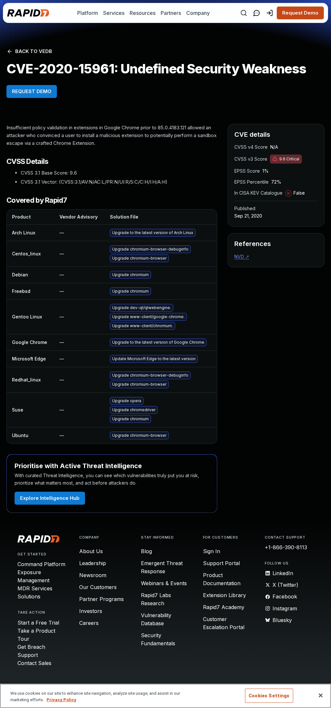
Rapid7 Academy (223, 607)
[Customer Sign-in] (269, 13)
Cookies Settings (269, 696)
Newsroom (92, 575)
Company (198, 13)
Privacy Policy (61, 699)
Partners (171, 13)
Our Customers (98, 587)
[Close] (321, 695)
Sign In (211, 551)
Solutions (28, 596)
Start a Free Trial (38, 622)
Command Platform (41, 564)
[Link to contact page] (256, 13)
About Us (91, 551)
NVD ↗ (241, 256)
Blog (146, 551)
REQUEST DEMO (31, 91)
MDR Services (34, 588)
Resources (142, 13)
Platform (87, 13)
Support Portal (221, 563)
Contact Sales (34, 663)
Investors (90, 611)
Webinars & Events (164, 583)
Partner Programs (101, 599)
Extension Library (224, 595)
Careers (89, 623)
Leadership (92, 563)
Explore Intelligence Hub (50, 498)
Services (113, 13)
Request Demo (300, 13)
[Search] (244, 13)
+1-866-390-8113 (286, 547)
